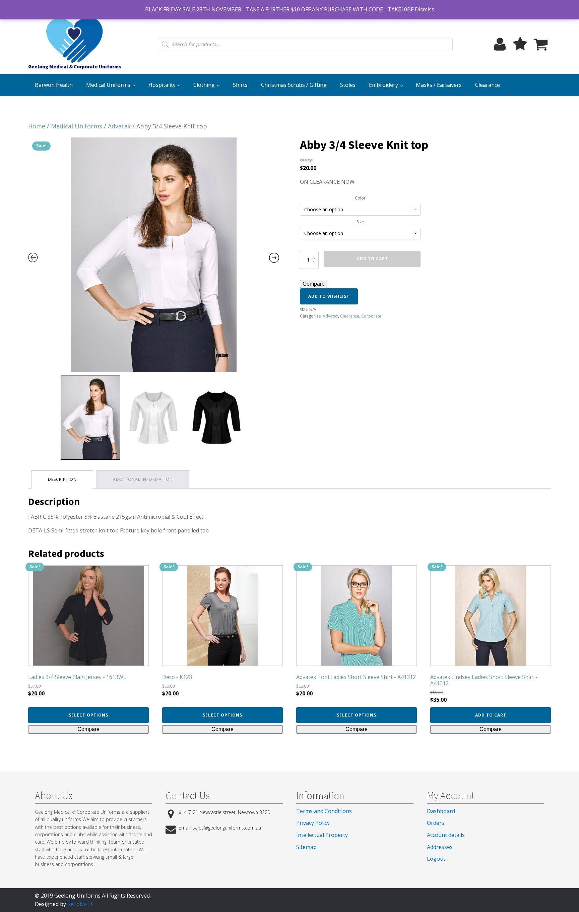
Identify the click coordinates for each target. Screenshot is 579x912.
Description (62, 479)
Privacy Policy (313, 822)
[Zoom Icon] (153, 254)
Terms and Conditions (324, 811)
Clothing (204, 85)
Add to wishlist (328, 296)
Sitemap (306, 847)
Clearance (487, 85)
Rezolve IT (80, 904)
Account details (446, 835)
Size (360, 222)
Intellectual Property (322, 835)
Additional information (143, 479)
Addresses (440, 847)
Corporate (371, 316)
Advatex (119, 126)
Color (360, 198)
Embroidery (383, 85)
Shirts (240, 85)
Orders (435, 822)
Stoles (348, 85)
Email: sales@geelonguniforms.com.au (220, 827)
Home (36, 126)
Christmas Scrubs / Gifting (294, 85)
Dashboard (441, 811)
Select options (88, 715)
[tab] (62, 479)
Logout (436, 858)
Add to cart (372, 259)
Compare (314, 284)
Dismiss (424, 9)
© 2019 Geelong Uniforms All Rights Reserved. (93, 895)
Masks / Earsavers (439, 85)
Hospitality (162, 85)
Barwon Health (54, 85)
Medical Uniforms (108, 85)
